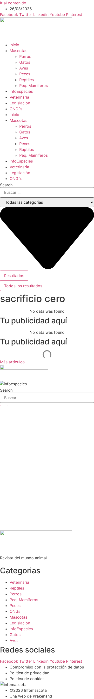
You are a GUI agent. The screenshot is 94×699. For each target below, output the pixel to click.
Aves (23, 68)
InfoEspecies (21, 91)
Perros (25, 56)
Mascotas (18, 50)
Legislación (20, 103)
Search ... (8, 185)
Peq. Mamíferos (33, 85)
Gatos (24, 62)
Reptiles (26, 79)
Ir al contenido (13, 2)
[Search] (4, 407)
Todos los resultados (23, 285)
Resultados (14, 275)
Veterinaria (19, 97)
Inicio (14, 44)
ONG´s (16, 108)
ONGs (15, 611)
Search (6, 390)
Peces (24, 73)
